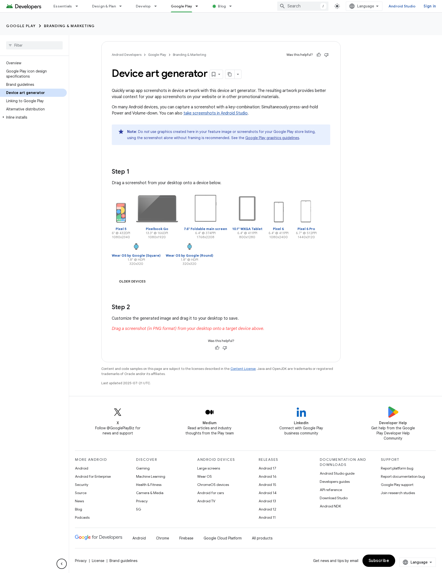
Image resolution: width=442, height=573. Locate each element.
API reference (331, 489)
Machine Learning (150, 476)
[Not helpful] (326, 55)
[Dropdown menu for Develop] (158, 6)
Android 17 (267, 468)
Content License (243, 369)
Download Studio (334, 498)
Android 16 (268, 476)
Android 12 (267, 509)
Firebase (186, 538)
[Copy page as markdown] (230, 74)
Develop (143, 6)
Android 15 (267, 484)
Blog (222, 6)
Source (80, 493)
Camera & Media (149, 493)
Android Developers (126, 55)
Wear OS (204, 476)
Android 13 (267, 501)
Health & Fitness (148, 484)
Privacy (142, 501)
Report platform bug (397, 468)
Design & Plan (104, 6)
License (98, 561)
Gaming (143, 468)
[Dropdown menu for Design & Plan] (123, 6)
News (79, 501)
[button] (33, 117)
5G (138, 509)
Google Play (181, 6)
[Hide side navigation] (62, 564)
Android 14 (268, 493)
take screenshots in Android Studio (215, 113)
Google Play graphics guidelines (272, 138)
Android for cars (210, 493)
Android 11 (267, 517)
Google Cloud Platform (223, 538)
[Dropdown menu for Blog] (233, 6)
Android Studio (402, 6)
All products (262, 538)
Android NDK (330, 506)
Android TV (206, 501)
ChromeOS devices (213, 484)
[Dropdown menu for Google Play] (199, 6)
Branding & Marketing (69, 26)
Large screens (208, 468)
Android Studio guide (337, 473)
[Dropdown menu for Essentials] (79, 6)
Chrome (162, 538)
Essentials (62, 6)
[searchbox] (34, 45)
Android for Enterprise (93, 476)
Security (81, 484)
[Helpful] (319, 55)
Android (81, 468)
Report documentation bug (403, 476)
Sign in (430, 6)
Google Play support (397, 484)
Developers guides (335, 481)
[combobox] (302, 6)
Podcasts (82, 517)
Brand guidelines (123, 561)
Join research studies (398, 493)
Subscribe (379, 560)
